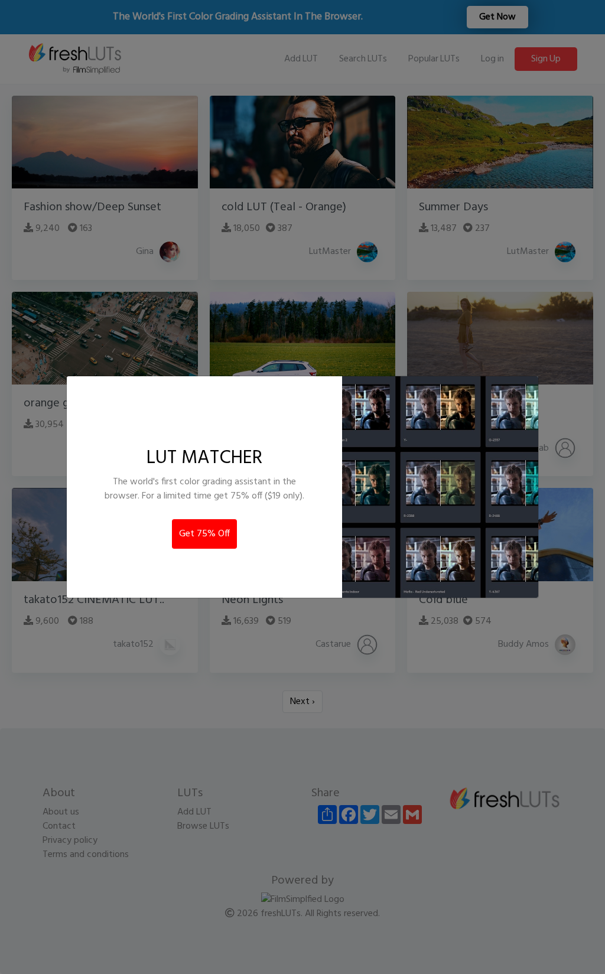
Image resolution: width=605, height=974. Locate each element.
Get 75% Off (204, 534)
